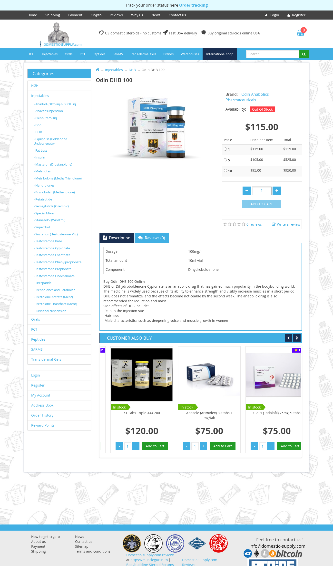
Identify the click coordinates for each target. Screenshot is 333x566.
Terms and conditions (92, 551)
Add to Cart (262, 204)
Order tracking (193, 5)
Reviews (116, 15)
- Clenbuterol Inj (45, 118)
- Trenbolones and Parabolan (54, 290)
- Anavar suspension (48, 111)
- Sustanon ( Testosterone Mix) (56, 234)
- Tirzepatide (42, 283)
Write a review (288, 224)
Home (32, 15)
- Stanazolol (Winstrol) (49, 220)
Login (274, 15)
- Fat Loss (40, 150)
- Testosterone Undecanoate (54, 276)
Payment (75, 15)
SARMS (118, 54)
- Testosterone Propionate (52, 269)
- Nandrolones (44, 185)
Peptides (99, 54)
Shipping (52, 15)
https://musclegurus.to (149, 559)
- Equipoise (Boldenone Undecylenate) (50, 141)
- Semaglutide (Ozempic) (51, 206)
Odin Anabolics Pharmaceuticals (247, 97)
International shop (219, 54)
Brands (168, 54)
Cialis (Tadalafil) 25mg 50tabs (269, 412)
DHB (132, 69)
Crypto (96, 15)
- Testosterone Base (48, 241)
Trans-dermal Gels (143, 54)
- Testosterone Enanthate (52, 255)
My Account (40, 395)
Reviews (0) (154, 238)
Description (119, 238)
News (155, 15)
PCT (82, 54)
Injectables (50, 54)
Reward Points (43, 425)
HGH (31, 54)
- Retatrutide (43, 199)
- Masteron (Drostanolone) (53, 164)
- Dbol (38, 125)
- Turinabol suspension (50, 311)
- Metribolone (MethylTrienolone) (58, 178)
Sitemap (81, 546)
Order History (42, 415)
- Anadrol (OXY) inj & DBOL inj (55, 104)
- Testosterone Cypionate (52, 248)
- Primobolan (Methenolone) (54, 192)
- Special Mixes (44, 213)
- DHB (38, 132)
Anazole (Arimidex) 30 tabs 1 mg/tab (202, 415)
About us (38, 541)
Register (298, 15)
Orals (68, 54)
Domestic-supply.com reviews (150, 555)
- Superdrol (42, 227)
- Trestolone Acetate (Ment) (53, 297)
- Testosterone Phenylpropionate (57, 262)
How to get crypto (45, 536)
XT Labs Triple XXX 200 (134, 412)
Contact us (177, 15)
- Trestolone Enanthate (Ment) (55, 304)
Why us (137, 15)
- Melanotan (42, 171)
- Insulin (39, 157)
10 (230, 170)
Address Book (42, 405)
